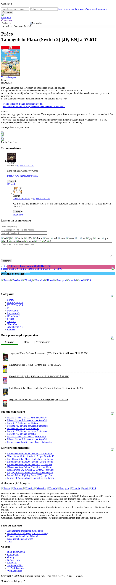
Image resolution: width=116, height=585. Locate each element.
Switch (10, 318)
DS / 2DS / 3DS (15, 305)
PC (8, 308)
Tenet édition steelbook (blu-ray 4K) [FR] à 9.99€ (26, 266)
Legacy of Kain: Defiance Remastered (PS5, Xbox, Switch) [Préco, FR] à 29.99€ (48, 353)
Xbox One (12, 324)
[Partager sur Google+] (2, 137)
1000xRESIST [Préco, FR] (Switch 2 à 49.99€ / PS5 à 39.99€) (39, 376)
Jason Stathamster (21, 198)
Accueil (5, 26)
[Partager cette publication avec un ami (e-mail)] (2, 140)
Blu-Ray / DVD (15, 302)
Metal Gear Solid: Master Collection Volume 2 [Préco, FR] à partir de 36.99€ (46, 388)
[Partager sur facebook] (2, 133)
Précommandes (42, 342)
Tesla (9, 541)
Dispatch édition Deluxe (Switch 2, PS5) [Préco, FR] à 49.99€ (38, 399)
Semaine (9, 342)
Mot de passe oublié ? (68, 9)
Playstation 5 (13, 313)
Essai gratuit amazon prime (20, 539)
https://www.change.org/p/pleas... (23, 176)
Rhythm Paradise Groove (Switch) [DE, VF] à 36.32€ (35, 365)
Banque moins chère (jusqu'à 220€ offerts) (27, 533)
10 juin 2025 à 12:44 (41, 199)
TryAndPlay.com (15, 568)
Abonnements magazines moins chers (25, 530)
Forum (10, 300)
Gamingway (13, 554)
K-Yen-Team (13, 560)
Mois (26, 342)
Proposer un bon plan (18, 271)
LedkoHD (12, 562)
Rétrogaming (13, 316)
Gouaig (10, 557)
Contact (78, 576)
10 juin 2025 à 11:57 (25, 166)
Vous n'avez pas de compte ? (93, 9)
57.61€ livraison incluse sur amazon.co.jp (22, 103)
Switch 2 (11, 321)
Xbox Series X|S (15, 327)
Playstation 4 (13, 310)
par (26, 417)
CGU (70, 576)
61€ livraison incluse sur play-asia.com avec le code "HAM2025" (34, 106)
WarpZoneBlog (14, 571)
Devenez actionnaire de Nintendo (23, 536)
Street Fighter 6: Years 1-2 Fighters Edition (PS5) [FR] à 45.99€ (31, 269)
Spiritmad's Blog (15, 565)
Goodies (11, 329)
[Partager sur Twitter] (2, 135)
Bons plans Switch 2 (22, 26)
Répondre (12, 184)
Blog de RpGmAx (16, 552)
